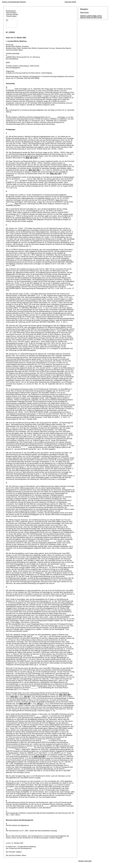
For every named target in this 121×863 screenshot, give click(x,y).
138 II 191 (13, 696)
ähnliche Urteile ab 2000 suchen (91, 17)
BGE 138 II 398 (64, 695)
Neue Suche (84, 12)
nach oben (88, 861)
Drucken (23, 2)
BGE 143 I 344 (55, 174)
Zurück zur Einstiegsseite (11, 2)
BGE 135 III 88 (39, 756)
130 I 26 (27, 696)
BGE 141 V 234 (31, 158)
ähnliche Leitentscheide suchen (91, 16)
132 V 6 (39, 703)
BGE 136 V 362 (34, 170)
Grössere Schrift (70, 2)
